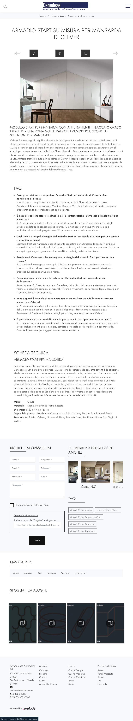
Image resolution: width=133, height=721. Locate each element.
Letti (99, 680)
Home (41, 15)
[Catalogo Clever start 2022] (22, 623)
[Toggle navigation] (128, 6)
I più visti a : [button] (80, 573)
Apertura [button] (65, 573)
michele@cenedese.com (21, 690)
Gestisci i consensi (28, 719)
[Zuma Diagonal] (115, 53)
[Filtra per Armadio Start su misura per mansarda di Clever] (59, 53)
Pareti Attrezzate (105, 673)
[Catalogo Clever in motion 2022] (51, 623)
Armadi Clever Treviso (81, 510)
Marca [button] (15, 573)
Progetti (43, 673)
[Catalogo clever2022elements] (81, 623)
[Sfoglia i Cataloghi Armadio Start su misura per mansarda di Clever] (85, 53)
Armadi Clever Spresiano (82, 524)
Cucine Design (75, 670)
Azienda (43, 666)
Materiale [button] (28, 573)
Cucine (71, 666)
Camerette (102, 684)
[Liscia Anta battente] (18, 53)
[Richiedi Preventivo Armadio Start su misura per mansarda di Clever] (34, 53)
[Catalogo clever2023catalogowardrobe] (110, 623)
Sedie (71, 684)
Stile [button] (40, 573)
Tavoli (71, 680)
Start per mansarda (86, 15)
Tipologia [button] (51, 573)
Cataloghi (43, 670)
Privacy (4, 719)
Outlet (42, 680)
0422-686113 (19, 693)
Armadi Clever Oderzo (108, 510)
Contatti (43, 677)
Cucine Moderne (76, 673)
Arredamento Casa (56, 15)
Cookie (13, 719)
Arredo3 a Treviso (48, 684)
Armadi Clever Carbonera (82, 531)
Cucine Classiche (76, 677)
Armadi (71, 15)
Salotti (100, 670)
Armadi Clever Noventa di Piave (85, 517)
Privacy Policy (42, 504)
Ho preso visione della (32, 504)
